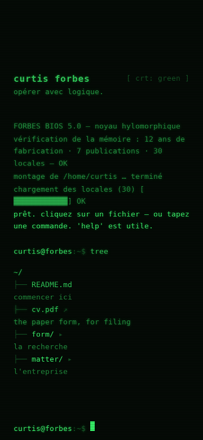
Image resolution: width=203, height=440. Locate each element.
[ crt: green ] (157, 78)
